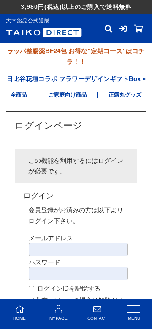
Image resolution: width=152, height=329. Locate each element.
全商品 (19, 95)
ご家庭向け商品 (68, 95)
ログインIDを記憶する (68, 288)
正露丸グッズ (125, 95)
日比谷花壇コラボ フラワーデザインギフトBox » (76, 78)
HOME (19, 318)
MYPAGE (58, 318)
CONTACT (97, 318)
